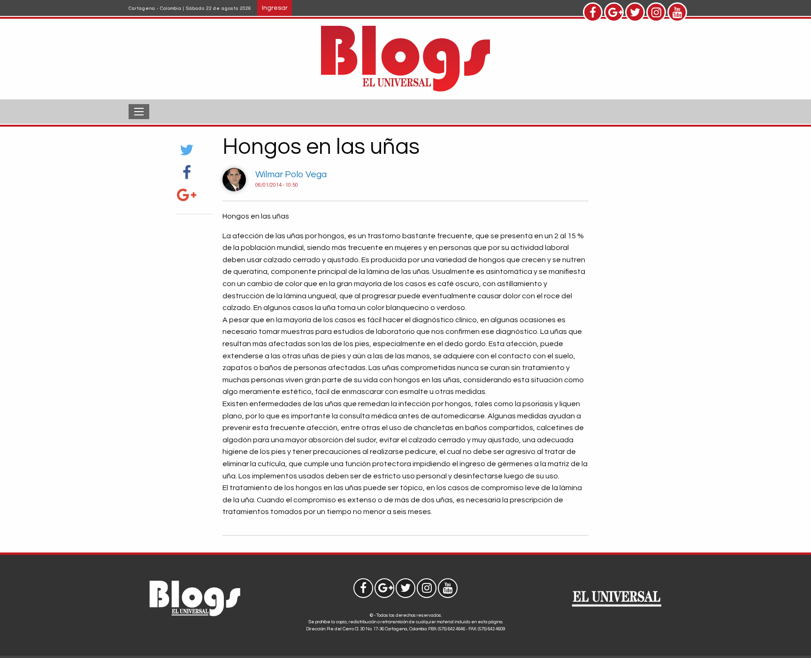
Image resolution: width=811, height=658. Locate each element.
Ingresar (275, 7)
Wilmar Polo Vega (291, 174)
